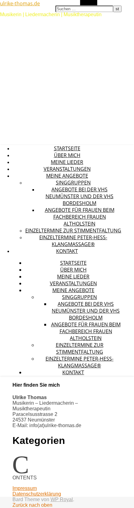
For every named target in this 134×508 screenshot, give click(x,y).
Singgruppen (73, 182)
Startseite (67, 148)
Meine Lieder (67, 162)
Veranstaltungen (67, 168)
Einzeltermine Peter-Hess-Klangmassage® (73, 241)
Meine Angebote (67, 175)
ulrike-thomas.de (20, 3)
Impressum (24, 488)
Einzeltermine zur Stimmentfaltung (73, 230)
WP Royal (61, 499)
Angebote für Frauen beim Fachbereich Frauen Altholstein (79, 217)
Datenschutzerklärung (36, 493)
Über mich (67, 155)
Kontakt (67, 251)
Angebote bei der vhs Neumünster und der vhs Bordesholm (79, 196)
